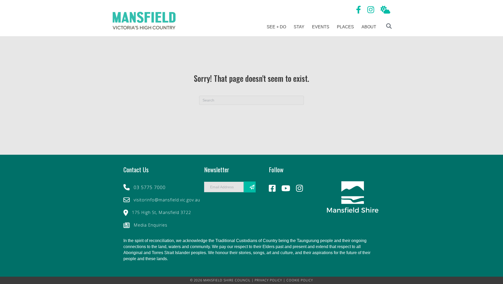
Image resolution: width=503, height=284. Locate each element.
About (369, 27)
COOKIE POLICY (299, 280)
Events (320, 27)
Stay (299, 27)
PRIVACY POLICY (268, 280)
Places (345, 27)
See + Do (276, 27)
